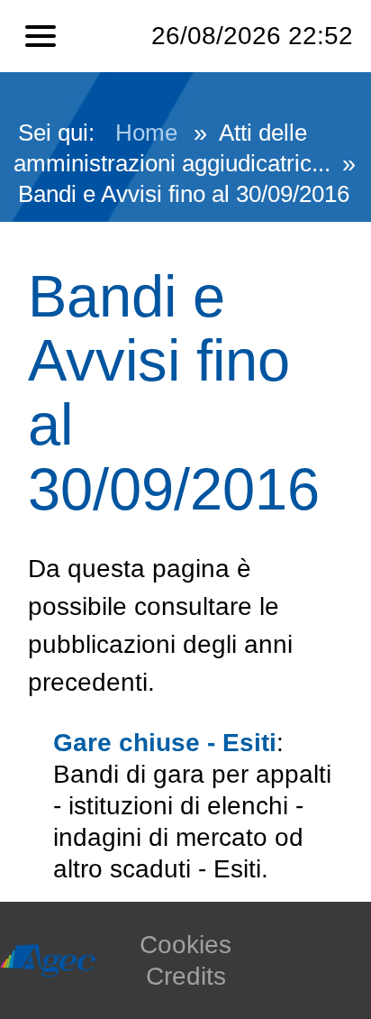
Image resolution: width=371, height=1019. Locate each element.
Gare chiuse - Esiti (164, 743)
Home (146, 132)
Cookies (185, 945)
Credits (186, 976)
